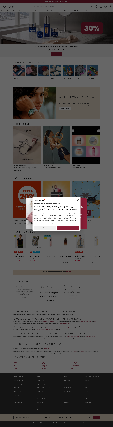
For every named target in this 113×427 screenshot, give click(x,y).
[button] (87, 198)
